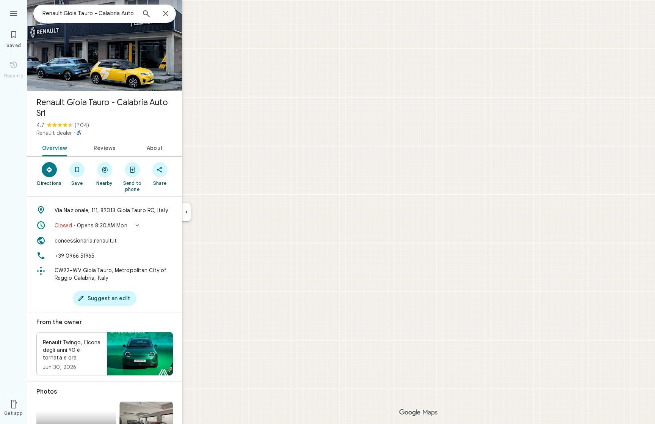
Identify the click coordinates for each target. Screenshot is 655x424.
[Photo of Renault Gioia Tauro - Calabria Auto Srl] (104, 45)
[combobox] (89, 13)
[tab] (53, 147)
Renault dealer (54, 132)
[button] (104, 225)
